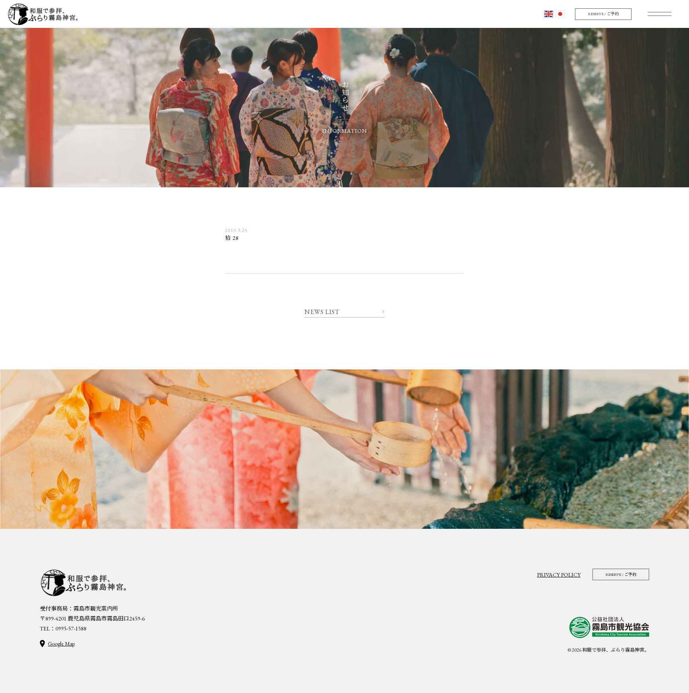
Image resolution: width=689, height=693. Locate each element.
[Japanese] (560, 14)
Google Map (61, 643)
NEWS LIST (322, 312)
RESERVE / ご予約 (603, 13)
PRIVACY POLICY (559, 574)
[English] (548, 14)
